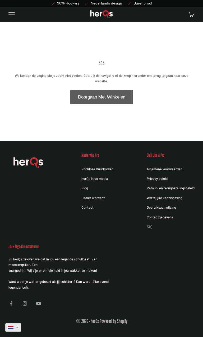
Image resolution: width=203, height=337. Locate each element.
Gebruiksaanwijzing (161, 207)
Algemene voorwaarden (164, 169)
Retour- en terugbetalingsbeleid (171, 188)
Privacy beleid (157, 178)
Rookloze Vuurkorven (97, 169)
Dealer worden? (93, 198)
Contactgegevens (160, 217)
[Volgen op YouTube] (38, 303)
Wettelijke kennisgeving (164, 198)
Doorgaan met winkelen (101, 97)
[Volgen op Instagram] (24, 303)
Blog (84, 188)
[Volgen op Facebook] (11, 303)
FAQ (150, 226)
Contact (87, 207)
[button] (13, 327)
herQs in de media (94, 178)
